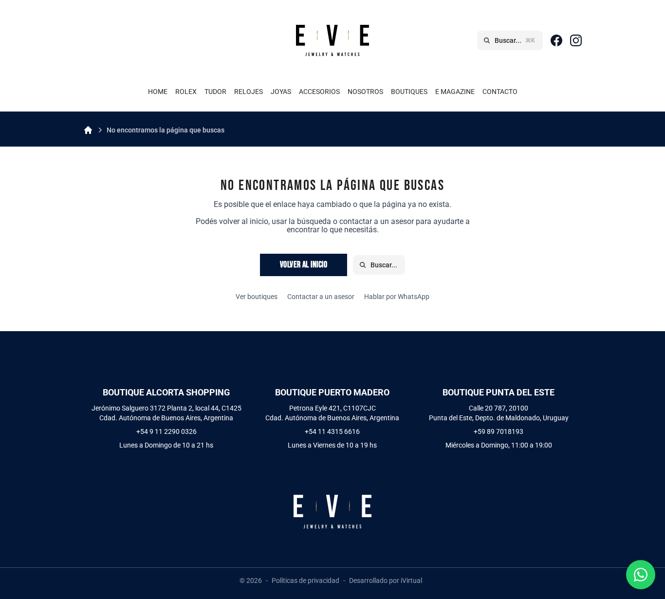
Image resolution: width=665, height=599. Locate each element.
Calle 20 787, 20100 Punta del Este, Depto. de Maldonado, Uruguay (499, 413)
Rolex (186, 91)
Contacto (499, 91)
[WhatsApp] (640, 574)
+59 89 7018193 (498, 431)
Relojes (248, 91)
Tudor (215, 91)
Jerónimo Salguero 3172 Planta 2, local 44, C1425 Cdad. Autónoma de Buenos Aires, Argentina (166, 413)
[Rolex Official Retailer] (166, 40)
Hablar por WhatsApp (396, 296)
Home (157, 91)
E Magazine (455, 91)
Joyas (281, 91)
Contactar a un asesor (320, 296)
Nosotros (365, 91)
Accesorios (319, 91)
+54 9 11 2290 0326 (166, 431)
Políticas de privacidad (305, 580)
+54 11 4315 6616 (332, 431)
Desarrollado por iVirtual (385, 580)
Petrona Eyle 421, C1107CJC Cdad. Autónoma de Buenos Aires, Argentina (332, 413)
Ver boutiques (256, 296)
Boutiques (409, 91)
